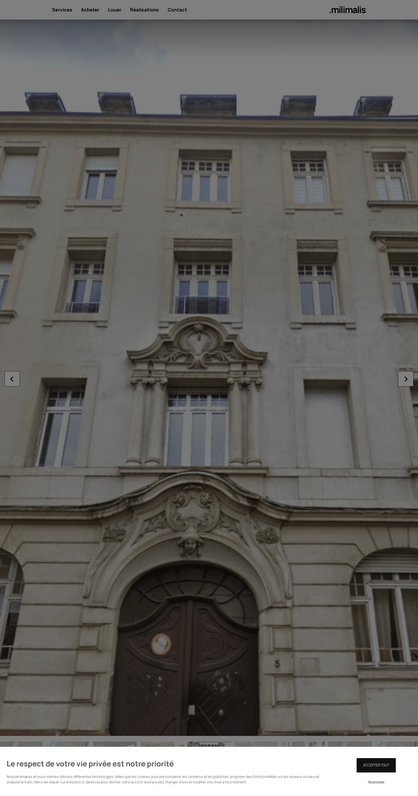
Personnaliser (376, 782)
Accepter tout (376, 765)
